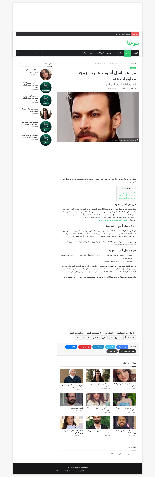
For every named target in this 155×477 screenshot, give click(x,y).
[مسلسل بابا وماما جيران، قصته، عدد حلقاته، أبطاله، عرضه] (46, 100)
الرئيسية (135, 53)
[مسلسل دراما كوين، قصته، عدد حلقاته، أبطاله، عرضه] (46, 140)
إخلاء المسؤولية (63, 470)
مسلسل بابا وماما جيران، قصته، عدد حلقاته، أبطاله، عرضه (30, 98)
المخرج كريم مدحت (77, 408)
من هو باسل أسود (129, 193)
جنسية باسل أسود (93, 333)
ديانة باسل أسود (127, 337)
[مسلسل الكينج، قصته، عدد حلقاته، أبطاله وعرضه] (46, 127)
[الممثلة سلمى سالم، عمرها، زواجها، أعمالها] (124, 375)
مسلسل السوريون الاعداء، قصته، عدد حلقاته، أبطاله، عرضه (113, 34)
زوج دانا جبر (113, 337)
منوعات (85, 53)
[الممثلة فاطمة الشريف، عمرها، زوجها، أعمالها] (71, 422)
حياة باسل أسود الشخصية (126, 195)
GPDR (56, 470)
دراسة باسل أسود (76, 333)
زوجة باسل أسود (98, 337)
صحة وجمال (110, 53)
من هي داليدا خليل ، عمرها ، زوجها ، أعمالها (113, 220)
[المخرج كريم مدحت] (71, 399)
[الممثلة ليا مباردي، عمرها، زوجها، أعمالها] (124, 399)
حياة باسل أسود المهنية (127, 198)
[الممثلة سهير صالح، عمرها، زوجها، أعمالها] (98, 375)
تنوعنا (132, 88)
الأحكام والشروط (79, 470)
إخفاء (123, 188)
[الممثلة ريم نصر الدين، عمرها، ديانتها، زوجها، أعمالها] (98, 399)
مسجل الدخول (122, 453)
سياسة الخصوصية (90, 470)
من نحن (99, 470)
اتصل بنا (71, 470)
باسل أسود (108, 333)
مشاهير (128, 53)
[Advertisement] (77, 17)
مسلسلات (120, 53)
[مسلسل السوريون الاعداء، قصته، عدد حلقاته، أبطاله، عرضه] (46, 87)
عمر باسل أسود (82, 337)
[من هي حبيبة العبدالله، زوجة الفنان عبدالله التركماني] (71, 376)
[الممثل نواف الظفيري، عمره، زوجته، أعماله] (98, 422)
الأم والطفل (100, 53)
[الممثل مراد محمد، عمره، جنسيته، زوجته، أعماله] (124, 422)
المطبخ (92, 53)
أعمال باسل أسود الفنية (125, 333)
